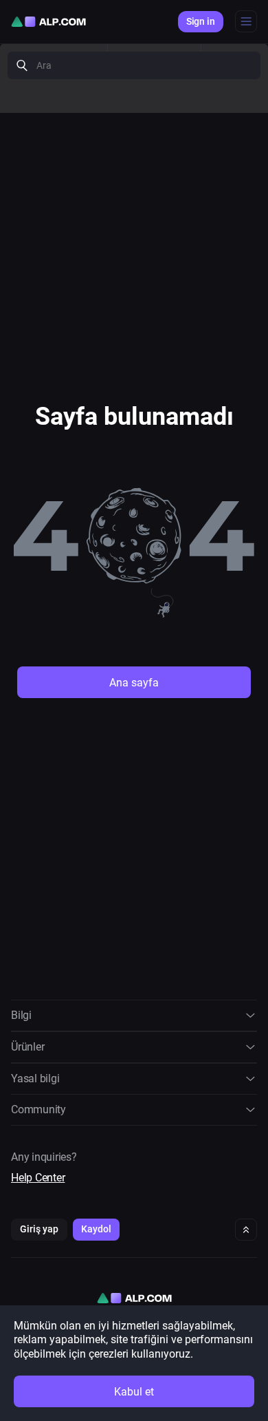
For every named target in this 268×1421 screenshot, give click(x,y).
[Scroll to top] (246, 1230)
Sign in (200, 21)
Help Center (38, 1177)
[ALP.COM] (48, 21)
